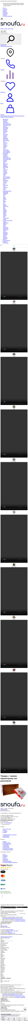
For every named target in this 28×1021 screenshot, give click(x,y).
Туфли (4, 147)
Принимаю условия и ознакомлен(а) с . (12, 918)
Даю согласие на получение (13, 920)
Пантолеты (5, 139)
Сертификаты (6, 835)
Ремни (4, 235)
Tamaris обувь (6, 846)
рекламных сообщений (20, 920)
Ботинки (5, 129)
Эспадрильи (6, 149)
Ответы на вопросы (7, 16)
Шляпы (4, 223)
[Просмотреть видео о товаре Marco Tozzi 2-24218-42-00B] (14, 564)
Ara (4, 195)
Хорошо (3, 1019)
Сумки (4, 221)
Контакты (5, 13)
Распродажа (5, 242)
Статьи (4, 857)
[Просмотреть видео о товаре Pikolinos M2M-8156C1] (14, 301)
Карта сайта (5, 860)
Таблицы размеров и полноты (9, 834)
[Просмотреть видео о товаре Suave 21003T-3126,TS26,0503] (14, 617)
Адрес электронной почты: (7, 991)
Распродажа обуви (7, 843)
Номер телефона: (4, 913)
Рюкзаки (5, 236)
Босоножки (5, 127)
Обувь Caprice (6, 847)
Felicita (4, 201)
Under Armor (6, 218)
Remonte (5, 211)
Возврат (5, 11)
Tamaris (4, 215)
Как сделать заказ (7, 829)
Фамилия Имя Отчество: (6, 984)
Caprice (4, 199)
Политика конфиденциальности (10, 862)
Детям (4, 179)
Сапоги (4, 144)
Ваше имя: (3, 915)
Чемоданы (5, 238)
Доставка (5, 9)
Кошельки (5, 229)
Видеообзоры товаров (8, 849)
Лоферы (5, 136)
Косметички (6, 228)
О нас (4, 7)
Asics (4, 196)
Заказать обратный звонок (6, 46)
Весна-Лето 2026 (7, 124)
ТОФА (4, 219)
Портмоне (5, 233)
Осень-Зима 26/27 (7, 125)
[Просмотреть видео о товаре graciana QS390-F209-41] (14, 669)
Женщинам (5, 119)
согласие (5, 1015)
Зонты (4, 225)
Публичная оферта (7, 861)
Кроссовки (5, 134)
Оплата (4, 10)
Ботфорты (5, 131)
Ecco (4, 200)
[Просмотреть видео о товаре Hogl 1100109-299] (14, 249)
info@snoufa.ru (8, 822)
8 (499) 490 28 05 (9, 929)
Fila (4, 202)
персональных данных (20, 919)
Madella (4, 205)
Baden (4, 198)
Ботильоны (5, 128)
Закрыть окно (3, 998)
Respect (4, 212)
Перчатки (5, 232)
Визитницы (5, 222)
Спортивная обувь (7, 191)
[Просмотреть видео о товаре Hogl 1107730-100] (14, 406)
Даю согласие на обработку (13, 919)
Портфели (5, 234)
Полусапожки (6, 140)
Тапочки (5, 146)
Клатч (4, 226)
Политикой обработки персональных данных (12, 918)
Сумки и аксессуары (7, 220)
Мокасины (5, 138)
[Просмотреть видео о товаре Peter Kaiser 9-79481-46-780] (14, 459)
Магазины (5, 12)
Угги (4, 148)
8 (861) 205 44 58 (11, 933)
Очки (4, 231)
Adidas (4, 194)
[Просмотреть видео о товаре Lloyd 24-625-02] (14, 354)
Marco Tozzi (5, 206)
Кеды (4, 133)
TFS (4, 216)
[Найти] (11, 39)
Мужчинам (5, 153)
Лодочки (5, 135)
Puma (4, 208)
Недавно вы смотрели (8, 848)
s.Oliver (4, 214)
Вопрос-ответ (6, 837)
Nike (4, 207)
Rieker (4, 213)
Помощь (5, 14)
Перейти (5, 295)
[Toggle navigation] (2, 19)
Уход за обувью (6, 151)
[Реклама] (14, 246)
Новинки (5, 241)
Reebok (4, 209)
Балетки (5, 126)
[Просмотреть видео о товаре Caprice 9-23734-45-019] (14, 722)
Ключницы (5, 227)
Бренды (5, 239)
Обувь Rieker (6, 845)
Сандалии (5, 142)
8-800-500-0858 (4, 809)
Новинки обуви (6, 842)
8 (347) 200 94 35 (8, 932)
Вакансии (5, 856)
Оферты (13, 917)
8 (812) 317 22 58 (14, 930)
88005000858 (3, 44)
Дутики (5, 132)
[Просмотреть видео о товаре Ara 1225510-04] (14, 512)
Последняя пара (6, 152)
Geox (4, 204)
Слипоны (5, 145)
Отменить (8, 978)
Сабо (4, 141)
